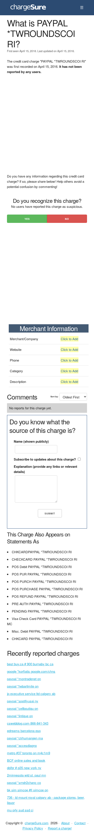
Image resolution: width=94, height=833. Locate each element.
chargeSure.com (37, 823)
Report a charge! (60, 828)
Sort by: (54, 396)
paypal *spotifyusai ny (22, 701)
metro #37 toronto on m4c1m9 (28, 753)
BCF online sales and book (26, 760)
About (65, 823)
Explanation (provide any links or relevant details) (45, 469)
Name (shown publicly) (31, 441)
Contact (79, 823)
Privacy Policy (33, 828)
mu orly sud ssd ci (20, 810)
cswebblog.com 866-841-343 (27, 723)
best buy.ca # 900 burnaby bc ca (30, 664)
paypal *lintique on (20, 716)
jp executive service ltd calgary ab (31, 693)
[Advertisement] (47, 127)
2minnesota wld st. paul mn (26, 775)
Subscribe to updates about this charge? (45, 459)
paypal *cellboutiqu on (22, 708)
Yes (27, 218)
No (67, 218)
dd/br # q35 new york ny (24, 767)
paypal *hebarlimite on (22, 686)
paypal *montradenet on (24, 678)
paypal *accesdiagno (22, 745)
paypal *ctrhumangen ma (25, 738)
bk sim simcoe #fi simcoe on (27, 790)
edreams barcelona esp (24, 730)
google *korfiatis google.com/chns (31, 671)
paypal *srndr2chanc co (24, 782)
